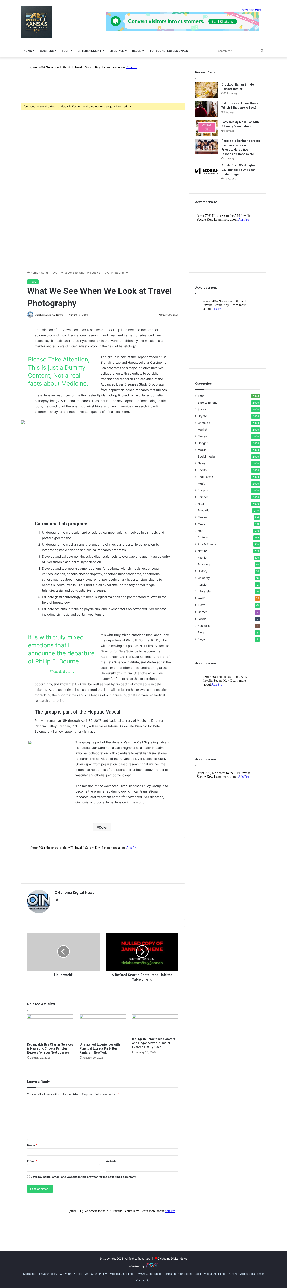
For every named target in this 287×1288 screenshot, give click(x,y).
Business (47, 50)
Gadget (203, 443)
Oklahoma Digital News (49, 314)
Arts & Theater (207, 544)
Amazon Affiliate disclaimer (246, 1273)
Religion (203, 584)
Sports (202, 470)
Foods (202, 619)
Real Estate (205, 476)
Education (204, 510)
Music (202, 483)
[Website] (57, 899)
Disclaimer (29, 1273)
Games (202, 612)
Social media (206, 456)
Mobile (202, 449)
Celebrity (204, 578)
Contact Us (143, 1280)
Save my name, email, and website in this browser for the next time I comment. (83, 1176)
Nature (202, 551)
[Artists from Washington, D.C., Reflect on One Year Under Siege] (206, 171)
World (44, 272)
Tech (66, 50)
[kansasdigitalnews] (36, 22)
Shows (202, 409)
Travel (54, 272)
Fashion (203, 557)
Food (201, 530)
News (201, 463)
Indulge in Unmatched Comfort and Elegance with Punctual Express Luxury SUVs (153, 1043)
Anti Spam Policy (96, 1273)
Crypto (202, 416)
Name (32, 1145)
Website (111, 1161)
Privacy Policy (48, 1273)
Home (34, 272)
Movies (202, 517)
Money (202, 436)
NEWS (28, 50)
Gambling (204, 422)
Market (202, 429)
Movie (202, 524)
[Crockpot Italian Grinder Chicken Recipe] (206, 90)
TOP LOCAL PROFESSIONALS (169, 50)
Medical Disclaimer (122, 1273)
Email (32, 1161)
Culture (203, 537)
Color (103, 827)
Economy (204, 564)
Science (203, 497)
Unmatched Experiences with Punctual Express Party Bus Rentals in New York (100, 1048)
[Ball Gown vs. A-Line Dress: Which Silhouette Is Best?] (206, 109)
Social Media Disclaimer (210, 1273)
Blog (201, 632)
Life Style (204, 591)
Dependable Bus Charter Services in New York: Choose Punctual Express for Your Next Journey (50, 1048)
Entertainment (89, 50)
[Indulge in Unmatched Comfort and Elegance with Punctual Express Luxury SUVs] (155, 1024)
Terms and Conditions (178, 1273)
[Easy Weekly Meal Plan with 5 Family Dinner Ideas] (206, 128)
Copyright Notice (71, 1273)
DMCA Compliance (149, 1273)
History (202, 571)
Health (202, 503)
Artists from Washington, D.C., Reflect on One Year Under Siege (239, 170)
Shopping (204, 490)
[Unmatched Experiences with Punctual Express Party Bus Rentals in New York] (103, 1027)
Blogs (201, 639)
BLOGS (136, 50)
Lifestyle (117, 50)
